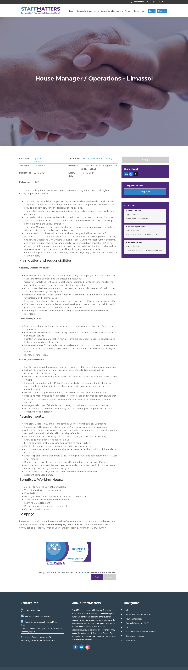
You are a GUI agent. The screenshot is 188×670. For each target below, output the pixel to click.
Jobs (71, 11)
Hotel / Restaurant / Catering (98, 158)
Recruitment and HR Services (138, 614)
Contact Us (139, 11)
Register (162, 11)
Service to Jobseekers (111, 11)
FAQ (127, 627)
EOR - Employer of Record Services (141, 631)
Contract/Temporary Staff (137, 623)
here (83, 572)
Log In (151, 11)
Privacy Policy (131, 640)
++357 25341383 (32, 610)
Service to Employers (86, 11)
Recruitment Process (135, 636)
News (128, 11)
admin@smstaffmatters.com (38, 616)
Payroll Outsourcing (134, 619)
